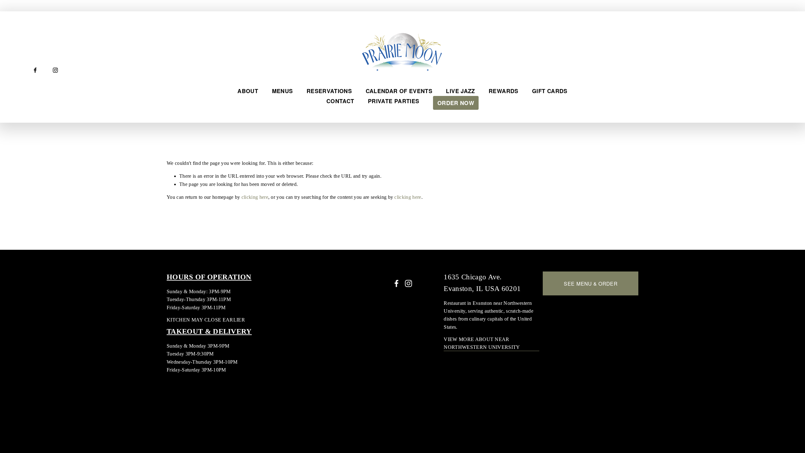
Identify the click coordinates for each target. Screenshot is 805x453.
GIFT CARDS (550, 91)
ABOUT (247, 91)
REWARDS (503, 91)
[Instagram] (55, 70)
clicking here (255, 197)
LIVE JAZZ (460, 91)
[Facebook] (35, 70)
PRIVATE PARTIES (393, 101)
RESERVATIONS (329, 91)
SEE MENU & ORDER (591, 283)
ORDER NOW (455, 103)
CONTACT (340, 101)
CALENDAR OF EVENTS (399, 91)
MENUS (282, 91)
